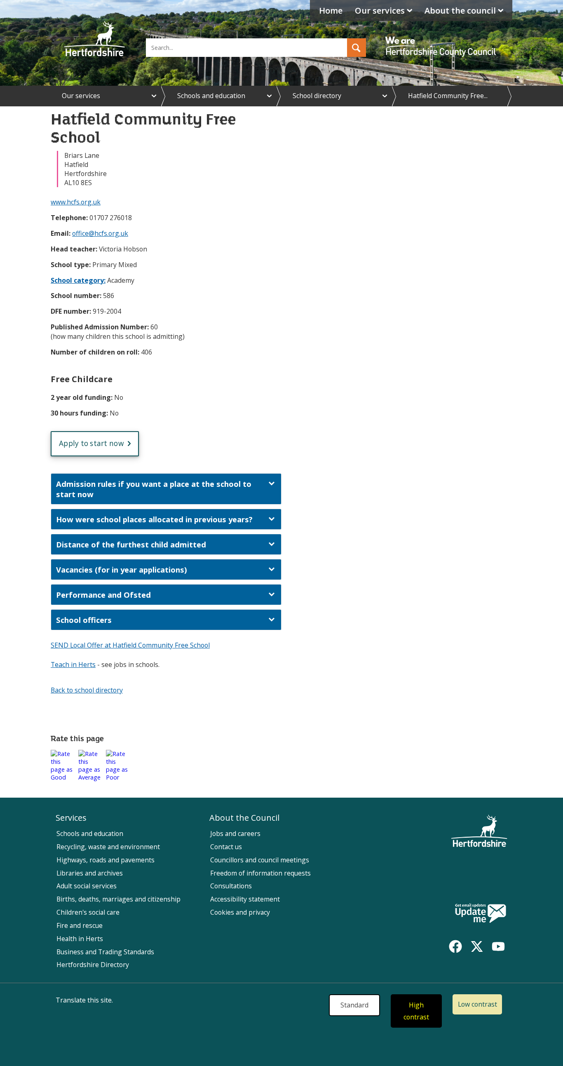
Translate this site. (84, 1000)
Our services (380, 10)
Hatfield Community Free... (448, 95)
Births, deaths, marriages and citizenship (118, 899)
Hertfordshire (94, 39)
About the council (460, 10)
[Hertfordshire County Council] (442, 39)
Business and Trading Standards (105, 951)
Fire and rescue (79, 925)
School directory (317, 95)
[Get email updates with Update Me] (480, 914)
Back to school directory (87, 690)
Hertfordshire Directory (92, 964)
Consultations (231, 885)
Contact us (226, 846)
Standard (354, 1005)
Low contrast (477, 1004)
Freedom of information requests (260, 873)
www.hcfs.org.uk (76, 202)
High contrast (416, 1010)
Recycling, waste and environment (108, 846)
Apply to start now (91, 443)
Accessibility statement (245, 899)
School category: (78, 280)
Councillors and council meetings (259, 859)
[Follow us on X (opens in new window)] (477, 946)
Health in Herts (79, 938)
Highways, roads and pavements (105, 859)
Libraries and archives (89, 873)
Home (330, 10)
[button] (356, 47)
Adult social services (86, 885)
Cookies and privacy (240, 912)
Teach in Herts (73, 664)
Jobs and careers (235, 833)
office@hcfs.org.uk (100, 233)
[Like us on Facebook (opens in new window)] (455, 946)
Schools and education (211, 95)
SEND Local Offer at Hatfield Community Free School (130, 645)
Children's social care (88, 912)
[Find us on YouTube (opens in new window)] (498, 946)
